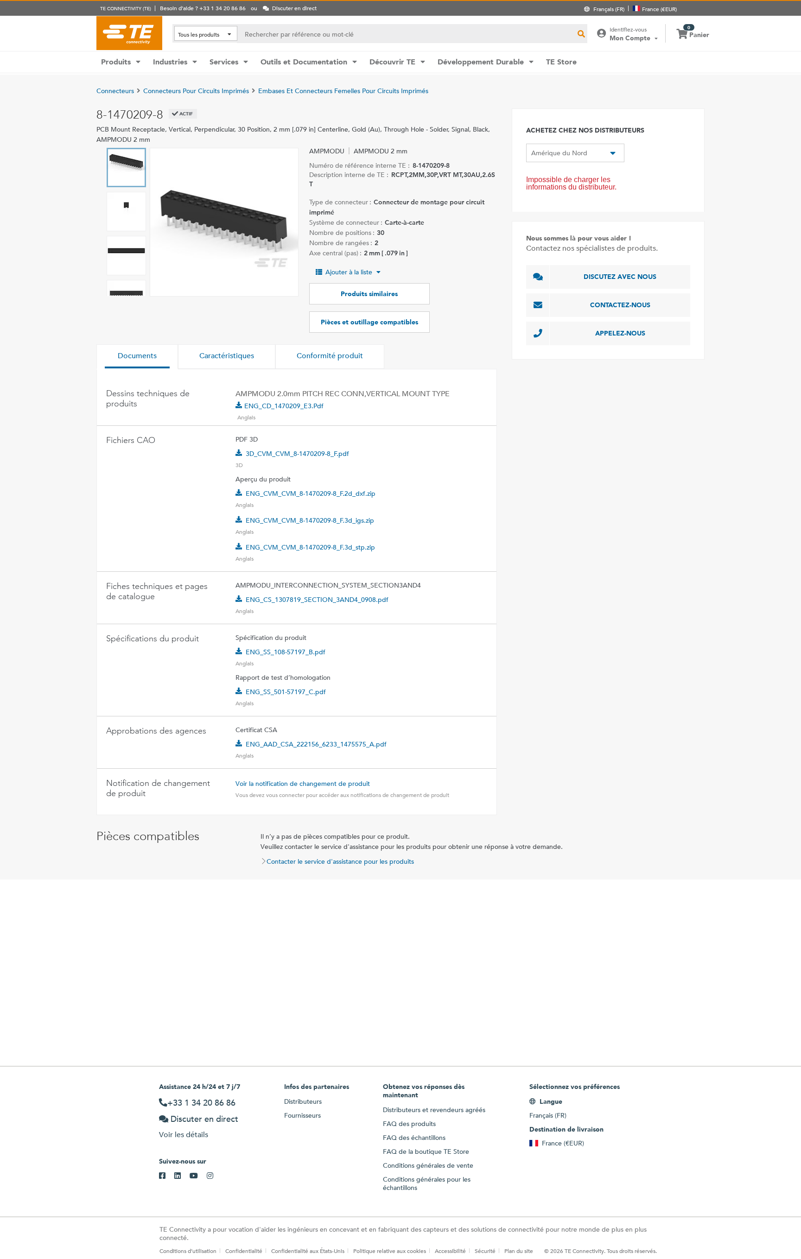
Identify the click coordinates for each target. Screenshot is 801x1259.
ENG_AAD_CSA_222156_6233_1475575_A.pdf (316, 744)
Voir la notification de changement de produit (302, 783)
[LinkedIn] (182, 1176)
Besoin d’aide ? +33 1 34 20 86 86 (203, 8)
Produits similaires (369, 294)
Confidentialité (243, 1250)
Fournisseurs (302, 1115)
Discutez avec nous (620, 276)
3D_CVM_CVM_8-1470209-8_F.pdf (297, 453)
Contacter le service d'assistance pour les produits (340, 861)
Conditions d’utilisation (187, 1250)
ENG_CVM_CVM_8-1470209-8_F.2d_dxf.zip (310, 493)
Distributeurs (303, 1101)
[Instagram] (214, 1176)
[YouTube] (198, 1176)
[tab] (137, 356)
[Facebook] (166, 1176)
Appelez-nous (620, 333)
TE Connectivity (129, 33)
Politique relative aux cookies (389, 1250)
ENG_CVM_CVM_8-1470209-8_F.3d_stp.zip (310, 547)
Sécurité (485, 1250)
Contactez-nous (620, 305)
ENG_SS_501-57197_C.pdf (286, 692)
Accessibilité (450, 1250)
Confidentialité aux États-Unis (307, 1250)
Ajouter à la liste (349, 272)
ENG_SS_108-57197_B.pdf (285, 652)
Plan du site (518, 1250)
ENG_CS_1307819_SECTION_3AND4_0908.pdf (317, 599)
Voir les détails (183, 1134)
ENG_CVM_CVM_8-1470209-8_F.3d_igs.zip (310, 520)
